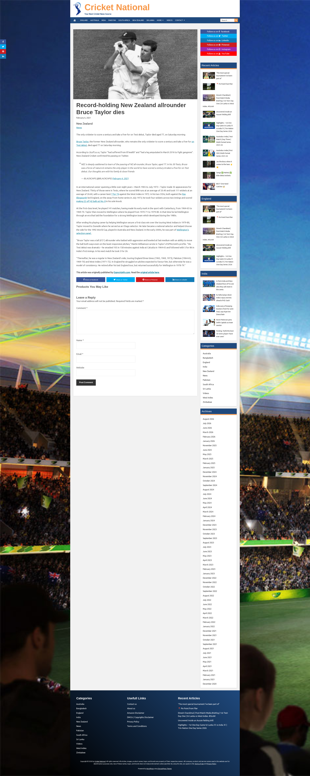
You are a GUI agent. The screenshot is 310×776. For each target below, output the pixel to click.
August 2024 (208, 490)
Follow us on (218, 31)
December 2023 (209, 525)
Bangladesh (208, 358)
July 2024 (207, 494)
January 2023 (209, 573)
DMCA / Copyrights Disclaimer (140, 717)
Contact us (132, 704)
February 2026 (209, 437)
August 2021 (208, 648)
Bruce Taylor (82, 141)
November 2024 (210, 476)
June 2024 (207, 498)
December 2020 (209, 684)
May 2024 (207, 503)
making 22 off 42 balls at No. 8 (91, 201)
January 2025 (209, 467)
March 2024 (208, 512)
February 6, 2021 (120, 178)
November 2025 (210, 445)
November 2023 (210, 529)
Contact (179, 20)
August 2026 (208, 419)
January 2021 (209, 679)
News (79, 127)
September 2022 (210, 591)
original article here (149, 272)
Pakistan (112, 20)
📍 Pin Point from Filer (188, 708)
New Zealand (138, 20)
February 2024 (209, 516)
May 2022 (207, 609)
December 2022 (209, 578)
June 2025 (207, 450)
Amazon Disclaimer (135, 713)
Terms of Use (199, 764)
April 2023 (207, 560)
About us (131, 708)
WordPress (150, 768)
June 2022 (207, 604)
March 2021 (208, 670)
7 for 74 (115, 194)
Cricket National (117, 7)
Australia (94, 20)
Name (80, 340)
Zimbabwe (207, 402)
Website (80, 367)
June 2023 (207, 551)
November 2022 (210, 582)
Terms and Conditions (137, 726)
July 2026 (207, 423)
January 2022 (209, 626)
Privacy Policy (133, 722)
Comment (81, 308)
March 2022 (208, 618)
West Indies (208, 398)
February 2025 (209, 463)
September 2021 (210, 644)
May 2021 (207, 662)
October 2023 (209, 534)
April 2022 (207, 613)
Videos (170, 20)
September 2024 (210, 485)
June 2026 (207, 428)
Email (79, 354)
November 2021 (210, 635)
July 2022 (207, 600)
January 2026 (209, 441)
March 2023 (208, 565)
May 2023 (207, 556)
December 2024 (209, 472)
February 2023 (209, 569)
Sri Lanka (150, 20)
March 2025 (208, 459)
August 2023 (208, 543)
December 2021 (209, 631)
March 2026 (208, 432)
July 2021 (207, 653)
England (84, 20)
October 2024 (209, 481)
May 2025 (207, 454)
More (159, 20)
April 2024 (207, 507)
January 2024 (209, 520)
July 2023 (207, 547)
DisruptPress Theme (165, 768)
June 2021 (207, 657)
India (104, 20)
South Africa (124, 20)
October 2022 (209, 587)
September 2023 (210, 538)
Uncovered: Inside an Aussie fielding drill (195, 720)
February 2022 (209, 622)
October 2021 (209, 640)
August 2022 (208, 596)
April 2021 (207, 666)
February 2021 (209, 675)
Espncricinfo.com (122, 272)
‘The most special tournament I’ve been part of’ (198, 704)
